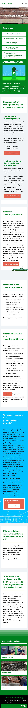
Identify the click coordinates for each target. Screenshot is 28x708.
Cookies (4, 700)
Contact (22, 702)
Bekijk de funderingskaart (12, 195)
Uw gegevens (17, 700)
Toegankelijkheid (9, 702)
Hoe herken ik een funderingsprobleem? (14, 38)
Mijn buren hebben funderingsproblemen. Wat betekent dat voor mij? (15, 53)
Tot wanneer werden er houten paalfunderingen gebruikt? (12, 48)
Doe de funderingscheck (11, 153)
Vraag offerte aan (14, 506)
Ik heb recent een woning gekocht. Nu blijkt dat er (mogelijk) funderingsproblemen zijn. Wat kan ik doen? (14, 57)
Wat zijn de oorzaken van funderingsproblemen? (11, 43)
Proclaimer (10, 700)
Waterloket (8, 394)
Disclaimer (24, 700)
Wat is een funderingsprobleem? (13, 33)
